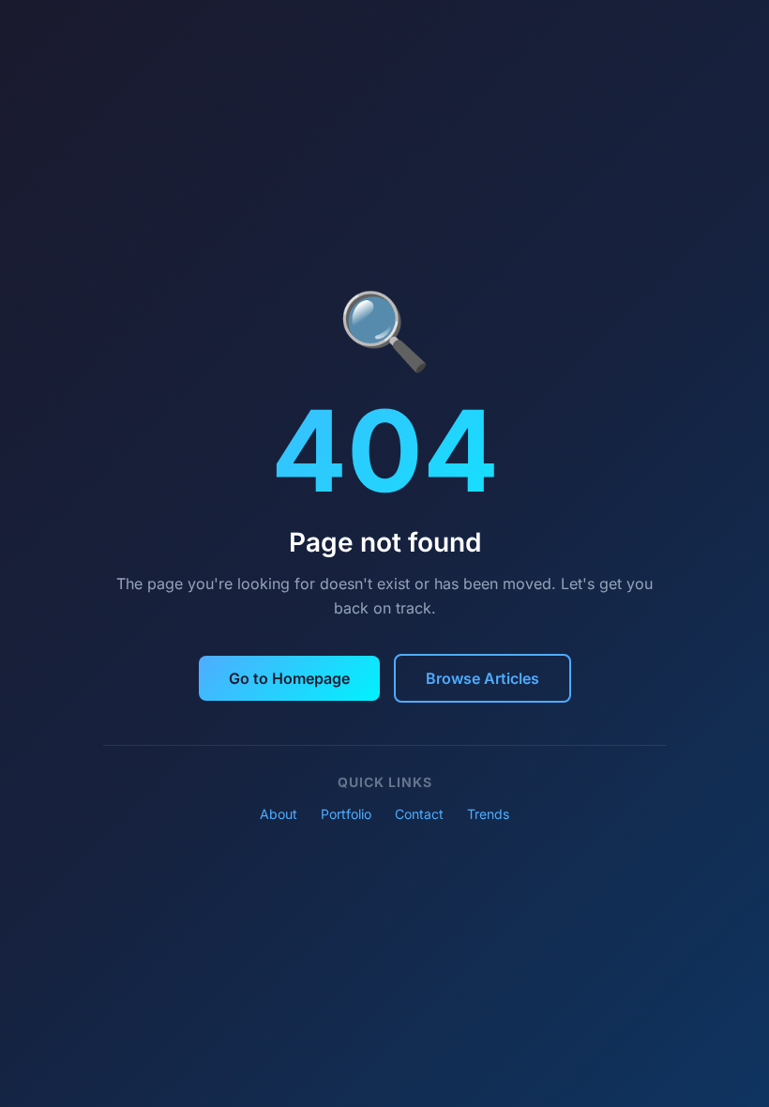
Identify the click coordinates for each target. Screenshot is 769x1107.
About (278, 814)
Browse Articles (482, 678)
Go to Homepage (289, 678)
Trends (488, 814)
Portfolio (346, 814)
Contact (419, 814)
